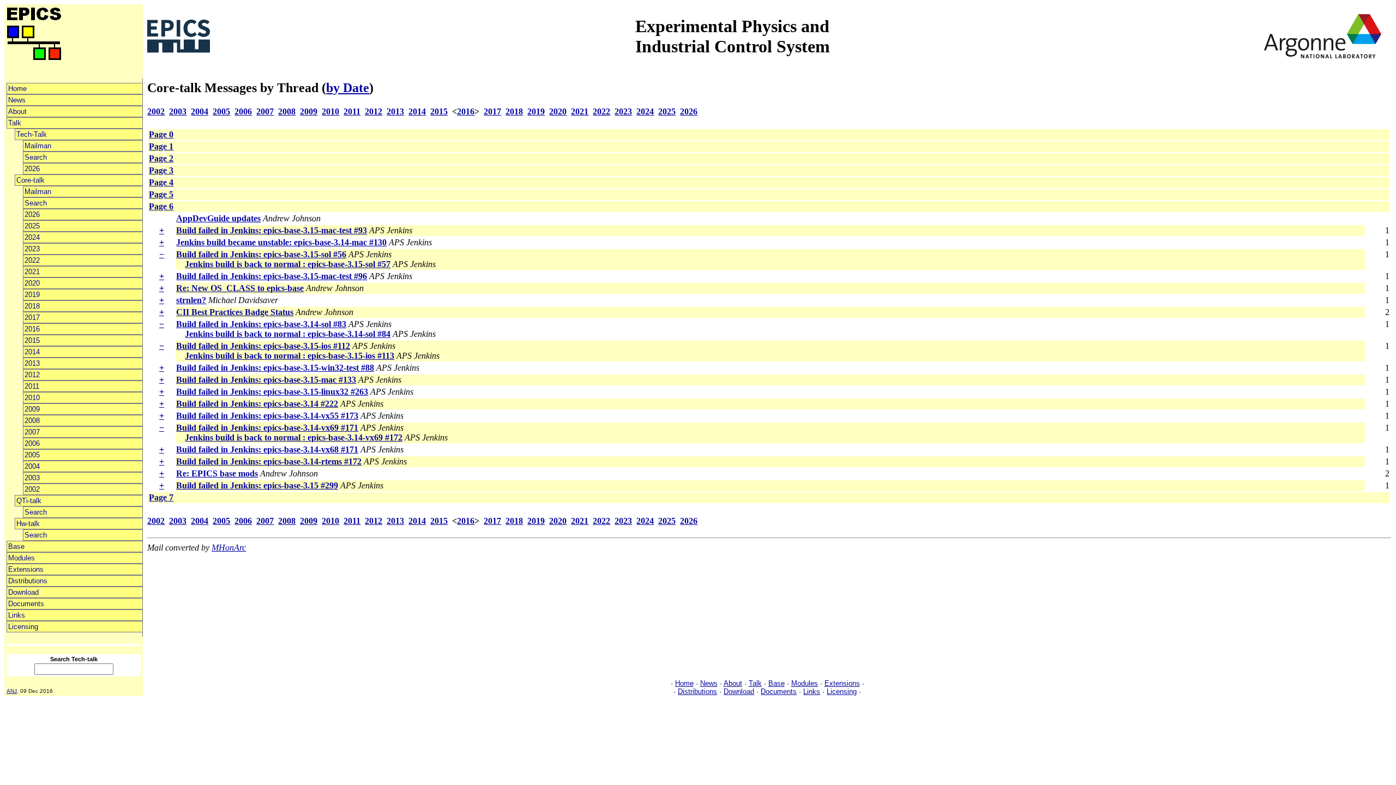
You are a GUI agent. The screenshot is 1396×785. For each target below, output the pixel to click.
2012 (32, 375)
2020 (32, 283)
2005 (32, 455)
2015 (32, 340)
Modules (21, 558)
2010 (32, 398)
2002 (32, 489)
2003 (32, 478)
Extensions (26, 569)
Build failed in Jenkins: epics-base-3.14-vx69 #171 (267, 427)
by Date (347, 88)
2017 (32, 317)
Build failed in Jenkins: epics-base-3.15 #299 (257, 485)
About (17, 111)
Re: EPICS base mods (217, 473)
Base (16, 546)
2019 (32, 295)
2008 (32, 420)
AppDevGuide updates (218, 218)
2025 (32, 226)
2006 (32, 443)
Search (36, 157)
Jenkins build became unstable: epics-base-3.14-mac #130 (281, 242)
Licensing (23, 627)
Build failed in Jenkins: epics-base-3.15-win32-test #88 (275, 367)
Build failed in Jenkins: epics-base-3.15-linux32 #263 (272, 391)
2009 (32, 409)
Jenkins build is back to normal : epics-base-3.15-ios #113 (289, 355)
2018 (32, 306)
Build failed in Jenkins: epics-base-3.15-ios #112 (263, 346)
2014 (32, 352)
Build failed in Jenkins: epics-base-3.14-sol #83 (261, 324)
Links (16, 615)
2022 (32, 260)
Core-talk (30, 180)
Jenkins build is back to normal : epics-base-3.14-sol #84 (287, 334)
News (17, 100)
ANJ (12, 691)
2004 (32, 466)
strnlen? (191, 300)
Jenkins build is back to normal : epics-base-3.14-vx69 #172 (293, 437)
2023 (32, 249)
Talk (14, 123)
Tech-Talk (31, 134)
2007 (32, 432)
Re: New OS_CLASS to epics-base (240, 288)
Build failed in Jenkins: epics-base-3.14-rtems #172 (269, 461)
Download (23, 592)
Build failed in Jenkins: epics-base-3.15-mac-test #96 (271, 276)
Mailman (38, 146)
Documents (26, 604)
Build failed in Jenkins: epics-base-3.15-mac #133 (266, 379)
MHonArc (229, 547)
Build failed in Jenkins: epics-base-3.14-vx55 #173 (267, 415)
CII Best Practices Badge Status (234, 312)
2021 (32, 272)
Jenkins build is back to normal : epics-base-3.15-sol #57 (287, 264)
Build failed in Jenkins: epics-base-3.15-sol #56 (261, 254)
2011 (32, 386)
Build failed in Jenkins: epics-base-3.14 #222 (257, 403)
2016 (32, 329)
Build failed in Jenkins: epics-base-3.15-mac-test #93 (271, 230)
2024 (32, 237)
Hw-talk (28, 524)
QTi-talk (28, 501)
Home (17, 88)
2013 (32, 363)
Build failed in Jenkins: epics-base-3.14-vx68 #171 (267, 449)
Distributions (27, 581)
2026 (32, 169)
